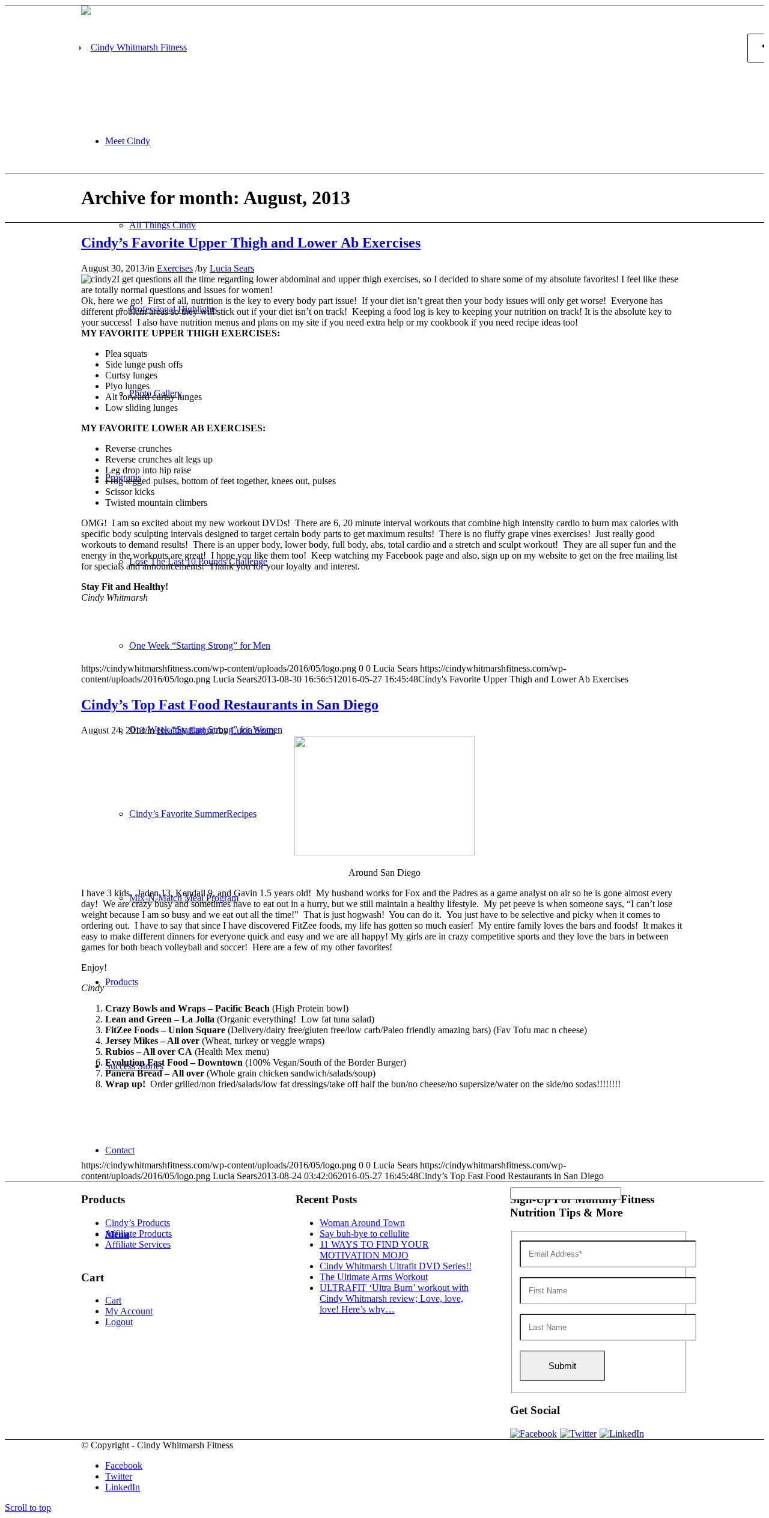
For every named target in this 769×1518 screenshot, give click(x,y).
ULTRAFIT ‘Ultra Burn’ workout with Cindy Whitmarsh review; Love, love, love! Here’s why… (394, 1298)
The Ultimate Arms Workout (374, 1277)
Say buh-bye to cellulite (364, 1233)
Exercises (175, 268)
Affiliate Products (138, 1233)
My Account (129, 1311)
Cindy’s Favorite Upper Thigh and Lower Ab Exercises (251, 242)
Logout (119, 1322)
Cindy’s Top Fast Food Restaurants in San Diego (229, 704)
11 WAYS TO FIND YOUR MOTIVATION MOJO (374, 1249)
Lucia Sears (232, 268)
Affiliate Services (138, 1244)
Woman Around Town (362, 1223)
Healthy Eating (185, 730)
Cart (113, 1300)
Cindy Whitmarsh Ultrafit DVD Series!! (396, 1266)
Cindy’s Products (137, 1223)
